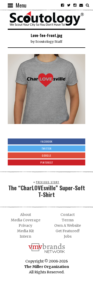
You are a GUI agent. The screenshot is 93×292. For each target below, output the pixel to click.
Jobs (68, 236)
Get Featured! (68, 231)
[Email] (81, 5)
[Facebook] (62, 5)
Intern (25, 236)
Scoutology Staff (48, 41)
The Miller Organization (46, 266)
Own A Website (67, 225)
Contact (67, 214)
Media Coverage (25, 220)
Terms (68, 220)
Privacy (25, 225)
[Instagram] (75, 5)
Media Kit (25, 231)
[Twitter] (69, 5)
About (25, 214)
